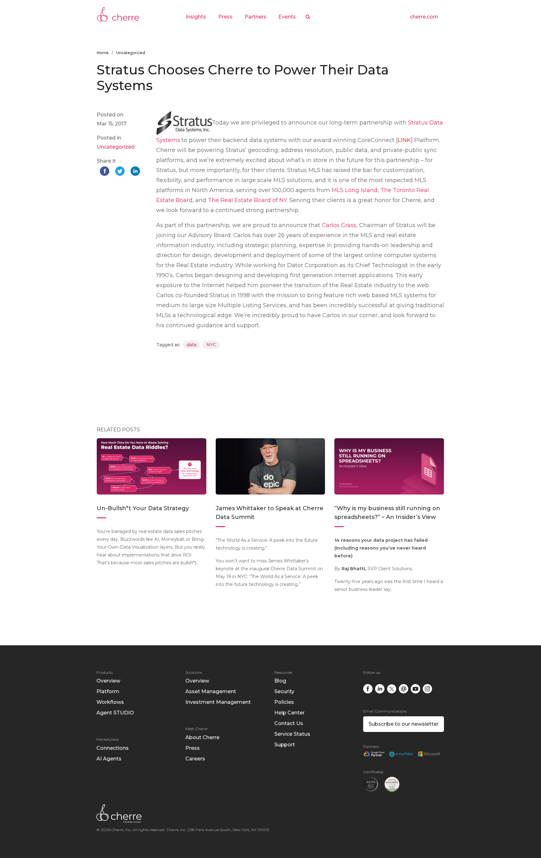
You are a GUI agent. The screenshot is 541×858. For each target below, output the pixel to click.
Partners (255, 17)
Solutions (193, 672)
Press (225, 17)
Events (287, 17)
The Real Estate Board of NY (247, 200)
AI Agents (108, 759)
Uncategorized (130, 52)
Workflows (110, 702)
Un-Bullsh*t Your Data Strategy (143, 508)
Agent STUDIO (115, 713)
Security (284, 691)
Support (284, 745)
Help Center (289, 713)
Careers (195, 759)
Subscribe (403, 724)
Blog (280, 681)
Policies (284, 702)
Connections (112, 748)
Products (104, 672)
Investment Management (218, 702)
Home (103, 52)
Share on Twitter (120, 171)
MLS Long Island (355, 190)
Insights (196, 17)
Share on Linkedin (136, 171)
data (191, 345)
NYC (211, 345)
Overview (108, 681)
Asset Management (210, 691)
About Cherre (202, 737)
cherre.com (424, 17)
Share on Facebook (105, 171)
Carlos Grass (339, 225)
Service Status (292, 734)
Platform (107, 691)
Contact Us (288, 723)
